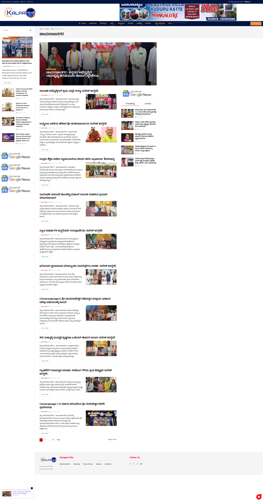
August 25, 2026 (60, 80)
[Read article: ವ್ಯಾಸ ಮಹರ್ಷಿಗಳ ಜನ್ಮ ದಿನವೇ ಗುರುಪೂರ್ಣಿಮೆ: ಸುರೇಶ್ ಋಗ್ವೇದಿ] (101, 241)
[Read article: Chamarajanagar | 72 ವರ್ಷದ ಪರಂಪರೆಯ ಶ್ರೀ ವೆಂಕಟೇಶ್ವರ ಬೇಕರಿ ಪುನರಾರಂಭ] (101, 418)
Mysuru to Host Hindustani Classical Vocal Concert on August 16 (22, 106)
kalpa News (7, 66)
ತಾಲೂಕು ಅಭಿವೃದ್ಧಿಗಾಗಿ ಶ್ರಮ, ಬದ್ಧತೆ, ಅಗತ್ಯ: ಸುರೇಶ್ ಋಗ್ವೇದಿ (69, 91)
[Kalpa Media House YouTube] (258, 2)
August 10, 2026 (21, 129)
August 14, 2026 (21, 98)
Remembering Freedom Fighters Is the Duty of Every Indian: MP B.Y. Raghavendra (17, 62)
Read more (8, 83)
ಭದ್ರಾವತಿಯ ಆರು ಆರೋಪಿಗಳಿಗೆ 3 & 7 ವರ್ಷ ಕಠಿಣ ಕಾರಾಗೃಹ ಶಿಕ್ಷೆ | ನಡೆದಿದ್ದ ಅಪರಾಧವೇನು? (146, 112)
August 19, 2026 (54, 95)
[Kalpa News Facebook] (252, 2)
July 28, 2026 (53, 307)
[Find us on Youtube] (141, 464)
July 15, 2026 (53, 342)
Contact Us (30, 2)
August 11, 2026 (21, 113)
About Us (23, 2)
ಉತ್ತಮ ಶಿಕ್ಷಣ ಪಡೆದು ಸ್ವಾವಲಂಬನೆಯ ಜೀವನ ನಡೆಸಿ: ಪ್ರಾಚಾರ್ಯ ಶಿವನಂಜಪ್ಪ (77, 159)
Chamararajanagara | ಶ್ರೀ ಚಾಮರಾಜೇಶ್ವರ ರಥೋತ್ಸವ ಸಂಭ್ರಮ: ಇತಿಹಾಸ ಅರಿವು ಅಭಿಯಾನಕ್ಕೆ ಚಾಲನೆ (75, 301)
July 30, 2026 (53, 270)
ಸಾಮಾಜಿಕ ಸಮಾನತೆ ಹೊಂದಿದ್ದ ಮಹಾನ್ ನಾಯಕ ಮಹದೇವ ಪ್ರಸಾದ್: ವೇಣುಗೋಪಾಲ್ (74, 196)
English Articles (9, 38)
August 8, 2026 (21, 144)
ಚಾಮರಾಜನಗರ (59, 29)
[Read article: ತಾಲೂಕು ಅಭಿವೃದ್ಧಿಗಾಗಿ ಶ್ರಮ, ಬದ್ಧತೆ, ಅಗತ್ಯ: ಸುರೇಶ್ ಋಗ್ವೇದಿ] (101, 101)
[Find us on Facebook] (130, 464)
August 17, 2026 (16, 66)
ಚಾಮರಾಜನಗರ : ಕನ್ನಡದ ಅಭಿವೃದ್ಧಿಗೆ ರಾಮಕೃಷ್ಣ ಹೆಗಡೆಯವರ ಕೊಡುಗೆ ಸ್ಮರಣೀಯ (72, 74)
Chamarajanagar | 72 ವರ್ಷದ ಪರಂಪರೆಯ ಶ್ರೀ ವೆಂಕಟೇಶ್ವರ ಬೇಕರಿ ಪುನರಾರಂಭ (72, 406)
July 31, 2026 (53, 235)
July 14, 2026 (53, 378)
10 (53, 440)
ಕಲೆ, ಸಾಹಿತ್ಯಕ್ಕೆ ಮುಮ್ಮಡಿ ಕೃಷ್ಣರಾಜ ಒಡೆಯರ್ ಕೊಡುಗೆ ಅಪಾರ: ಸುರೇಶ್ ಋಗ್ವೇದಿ (77, 338)
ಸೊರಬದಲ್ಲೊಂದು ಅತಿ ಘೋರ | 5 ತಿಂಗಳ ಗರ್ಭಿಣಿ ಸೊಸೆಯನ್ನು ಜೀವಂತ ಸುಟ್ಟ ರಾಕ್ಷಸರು (145, 148)
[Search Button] (31, 30)
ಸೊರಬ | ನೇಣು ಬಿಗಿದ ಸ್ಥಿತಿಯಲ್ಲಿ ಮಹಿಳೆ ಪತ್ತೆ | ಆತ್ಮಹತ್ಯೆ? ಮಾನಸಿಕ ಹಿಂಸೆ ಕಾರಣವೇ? (145, 124)
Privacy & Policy (88, 464)
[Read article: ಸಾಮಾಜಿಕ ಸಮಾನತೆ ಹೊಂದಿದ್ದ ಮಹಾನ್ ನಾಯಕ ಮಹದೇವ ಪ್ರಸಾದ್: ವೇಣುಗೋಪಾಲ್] (101, 208)
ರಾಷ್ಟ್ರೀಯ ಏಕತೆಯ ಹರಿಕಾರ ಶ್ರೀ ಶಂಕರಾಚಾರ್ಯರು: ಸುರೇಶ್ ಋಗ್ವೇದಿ (73, 124)
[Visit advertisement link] (180, 11)
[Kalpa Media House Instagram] (254, 2)
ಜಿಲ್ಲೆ (52, 29)
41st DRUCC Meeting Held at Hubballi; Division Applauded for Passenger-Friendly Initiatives (23, 122)
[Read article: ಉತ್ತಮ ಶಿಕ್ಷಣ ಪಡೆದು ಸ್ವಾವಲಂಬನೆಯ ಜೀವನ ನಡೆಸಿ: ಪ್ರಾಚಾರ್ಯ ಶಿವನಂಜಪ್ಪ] (101, 170)
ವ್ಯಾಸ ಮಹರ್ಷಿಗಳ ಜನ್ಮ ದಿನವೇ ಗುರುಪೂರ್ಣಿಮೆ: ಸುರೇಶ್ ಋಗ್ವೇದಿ (71, 231)
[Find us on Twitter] (134, 464)
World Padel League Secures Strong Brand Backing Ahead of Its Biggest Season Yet (23, 137)
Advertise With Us (7, 2)
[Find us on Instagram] (137, 464)
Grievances (16, 2)
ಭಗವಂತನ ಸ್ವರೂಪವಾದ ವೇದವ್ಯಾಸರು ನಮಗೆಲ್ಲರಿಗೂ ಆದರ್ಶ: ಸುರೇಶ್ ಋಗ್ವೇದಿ (78, 266)
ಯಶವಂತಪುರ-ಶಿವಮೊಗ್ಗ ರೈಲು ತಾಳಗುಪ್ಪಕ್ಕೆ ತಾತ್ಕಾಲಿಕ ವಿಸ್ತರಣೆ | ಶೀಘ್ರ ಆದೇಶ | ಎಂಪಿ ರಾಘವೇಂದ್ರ (145, 160)
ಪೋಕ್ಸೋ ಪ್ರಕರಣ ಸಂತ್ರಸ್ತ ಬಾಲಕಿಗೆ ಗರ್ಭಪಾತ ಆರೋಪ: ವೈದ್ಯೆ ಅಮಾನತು (144, 136)
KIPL (52, 469)
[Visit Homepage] (19, 12)
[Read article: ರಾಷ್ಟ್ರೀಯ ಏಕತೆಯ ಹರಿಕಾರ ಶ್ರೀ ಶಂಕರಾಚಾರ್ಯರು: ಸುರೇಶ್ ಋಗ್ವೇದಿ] (101, 134)
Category (47, 29)
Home (41, 29)
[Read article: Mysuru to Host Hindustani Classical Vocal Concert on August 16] (8, 106)
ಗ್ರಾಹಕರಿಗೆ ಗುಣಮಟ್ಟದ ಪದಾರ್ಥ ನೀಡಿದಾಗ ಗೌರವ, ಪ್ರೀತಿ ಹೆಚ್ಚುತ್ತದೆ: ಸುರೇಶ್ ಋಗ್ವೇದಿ (76, 372)
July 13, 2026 (53, 412)
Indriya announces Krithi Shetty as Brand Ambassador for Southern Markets (24, 92)
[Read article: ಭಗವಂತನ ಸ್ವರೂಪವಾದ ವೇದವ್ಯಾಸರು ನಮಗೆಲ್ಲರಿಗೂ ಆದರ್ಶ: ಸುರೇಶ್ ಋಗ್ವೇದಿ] (101, 277)
